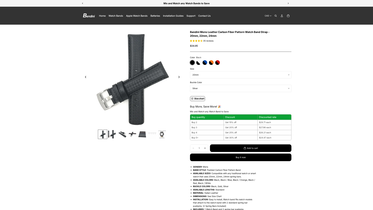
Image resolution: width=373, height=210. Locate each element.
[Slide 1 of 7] (102, 134)
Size (192, 69)
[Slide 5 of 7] (142, 134)
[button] (196, 41)
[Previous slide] (82, 3)
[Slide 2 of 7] (112, 134)
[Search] (275, 16)
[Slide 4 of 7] (132, 134)
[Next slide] (288, 3)
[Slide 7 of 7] (162, 134)
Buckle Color (196, 82)
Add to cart (252, 148)
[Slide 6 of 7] (152, 134)
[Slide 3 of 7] (122, 134)
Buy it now (241, 157)
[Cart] (288, 16)
